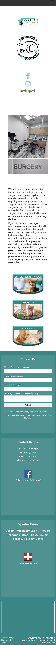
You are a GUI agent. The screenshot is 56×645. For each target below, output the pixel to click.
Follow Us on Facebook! (28, 480)
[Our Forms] (28, 336)
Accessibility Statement (7, 639)
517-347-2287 (32, 460)
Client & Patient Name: (16, 367)
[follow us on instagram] (28, 84)
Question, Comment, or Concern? (21, 394)
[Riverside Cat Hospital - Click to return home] (28, 47)
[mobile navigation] (52, 3)
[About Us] (28, 310)
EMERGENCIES (28, 563)
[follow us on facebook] (28, 76)
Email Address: (13, 385)
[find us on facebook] (28, 474)
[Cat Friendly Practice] (28, 22)
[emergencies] (28, 556)
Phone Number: (13, 376)
